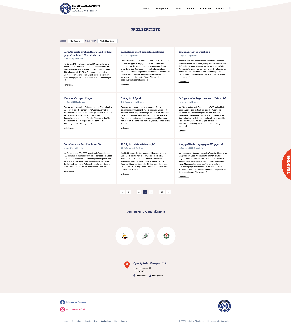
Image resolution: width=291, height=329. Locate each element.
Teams (190, 8)
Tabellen (178, 8)
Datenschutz (77, 321)
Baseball (220, 8)
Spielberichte (78, 59)
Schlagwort (90, 41)
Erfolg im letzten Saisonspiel (138, 144)
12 (162, 192)
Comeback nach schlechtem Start (84, 144)
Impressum (64, 321)
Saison (63, 41)
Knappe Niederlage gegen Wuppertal (201, 144)
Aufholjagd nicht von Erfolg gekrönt (142, 52)
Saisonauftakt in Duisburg (194, 52)
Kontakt (124, 321)
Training (288, 164)
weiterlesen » (69, 85)
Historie (88, 321)
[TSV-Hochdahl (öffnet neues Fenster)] (166, 236)
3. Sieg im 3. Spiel (131, 98)
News (95, 321)
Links (116, 321)
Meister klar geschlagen (78, 98)
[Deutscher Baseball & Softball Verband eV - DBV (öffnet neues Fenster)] (124, 236)
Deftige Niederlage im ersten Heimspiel (202, 98)
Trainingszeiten (161, 8)
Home (146, 8)
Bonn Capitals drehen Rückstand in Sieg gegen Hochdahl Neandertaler (88, 54)
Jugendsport (204, 8)
